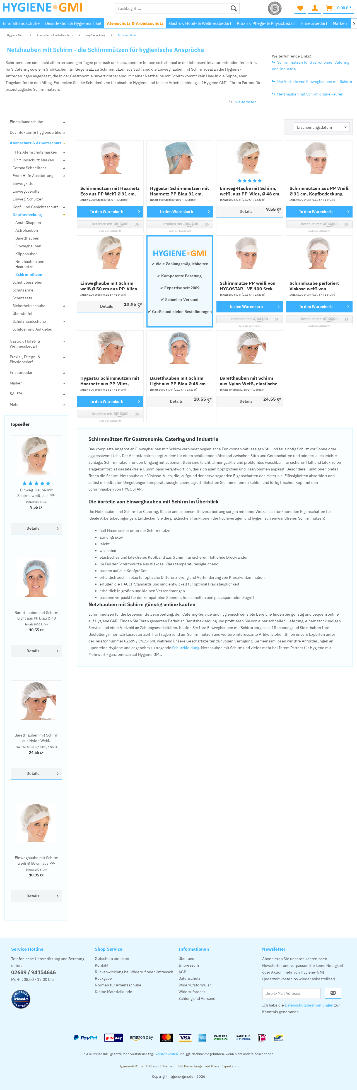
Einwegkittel (24, 183)
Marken (16, 383)
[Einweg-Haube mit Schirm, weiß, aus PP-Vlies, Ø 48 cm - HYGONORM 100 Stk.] (36, 455)
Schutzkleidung (185, 647)
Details (32, 528)
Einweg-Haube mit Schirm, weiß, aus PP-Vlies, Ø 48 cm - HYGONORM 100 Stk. (36, 492)
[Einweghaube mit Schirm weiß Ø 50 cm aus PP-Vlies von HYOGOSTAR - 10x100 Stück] (36, 822)
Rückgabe (103, 978)
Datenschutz (189, 978)
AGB (182, 971)
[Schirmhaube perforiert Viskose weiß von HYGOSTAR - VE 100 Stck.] (319, 252)
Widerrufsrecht (191, 991)
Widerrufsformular (194, 985)
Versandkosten (166, 1054)
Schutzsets (22, 297)
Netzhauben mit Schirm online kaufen (310, 94)
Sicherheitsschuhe (29, 305)
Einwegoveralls (26, 191)
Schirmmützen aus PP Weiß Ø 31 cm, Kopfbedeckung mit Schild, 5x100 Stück (319, 191)
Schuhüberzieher (28, 282)
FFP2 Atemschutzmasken (35, 152)
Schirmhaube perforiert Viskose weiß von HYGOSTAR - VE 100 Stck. (317, 285)
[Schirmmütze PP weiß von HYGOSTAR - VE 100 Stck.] (249, 252)
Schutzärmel (24, 290)
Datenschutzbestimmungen (309, 1005)
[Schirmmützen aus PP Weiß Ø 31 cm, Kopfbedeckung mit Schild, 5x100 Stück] (319, 157)
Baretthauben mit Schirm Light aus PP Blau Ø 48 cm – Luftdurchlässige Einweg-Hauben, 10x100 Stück (36, 615)
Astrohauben (26, 230)
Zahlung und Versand (196, 998)
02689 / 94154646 (33, 972)
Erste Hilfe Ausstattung (33, 175)
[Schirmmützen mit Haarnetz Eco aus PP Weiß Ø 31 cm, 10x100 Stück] (110, 157)
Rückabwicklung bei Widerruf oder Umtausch (134, 971)
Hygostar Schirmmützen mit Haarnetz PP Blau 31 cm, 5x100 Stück (179, 191)
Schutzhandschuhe (29, 321)
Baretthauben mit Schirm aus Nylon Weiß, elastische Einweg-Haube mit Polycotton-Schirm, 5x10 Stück (36, 738)
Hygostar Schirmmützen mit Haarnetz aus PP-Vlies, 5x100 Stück (109, 380)
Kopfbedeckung (27, 214)
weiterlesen (246, 101)
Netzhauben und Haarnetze (29, 264)
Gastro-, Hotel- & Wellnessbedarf (25, 344)
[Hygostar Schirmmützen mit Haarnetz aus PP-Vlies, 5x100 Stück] (110, 347)
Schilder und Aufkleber (33, 329)
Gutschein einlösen (112, 958)
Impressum (188, 965)
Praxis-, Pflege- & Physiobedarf (25, 359)
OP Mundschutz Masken (33, 159)
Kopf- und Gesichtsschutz (35, 206)
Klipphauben (26, 253)
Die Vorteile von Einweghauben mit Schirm (314, 81)
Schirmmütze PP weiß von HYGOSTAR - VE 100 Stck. (248, 285)
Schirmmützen (28, 274)
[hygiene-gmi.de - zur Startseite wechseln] (42, 10)
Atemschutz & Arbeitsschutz (35, 142)
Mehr (14, 404)
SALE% (16, 393)
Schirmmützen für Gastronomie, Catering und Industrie (310, 65)
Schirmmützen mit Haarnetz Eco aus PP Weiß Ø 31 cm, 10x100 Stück (109, 191)
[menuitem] (177, 8)
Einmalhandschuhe (26, 121)
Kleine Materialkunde (113, 991)
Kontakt (101, 965)
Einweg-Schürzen (28, 199)
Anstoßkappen (28, 222)
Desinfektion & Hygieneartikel (36, 132)
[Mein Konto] (314, 8)
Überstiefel (22, 313)
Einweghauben (28, 245)
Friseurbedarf (22, 372)
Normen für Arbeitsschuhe (118, 985)
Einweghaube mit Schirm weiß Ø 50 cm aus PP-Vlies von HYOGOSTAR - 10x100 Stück (36, 860)
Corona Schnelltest (29, 167)
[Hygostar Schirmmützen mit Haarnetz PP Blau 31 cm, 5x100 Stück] (180, 157)
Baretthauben (27, 238)
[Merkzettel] (300, 8)
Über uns (186, 958)
